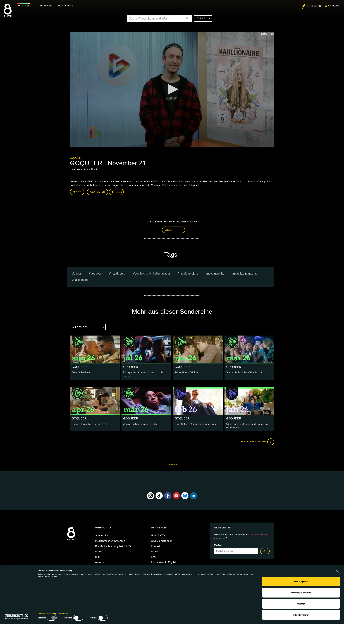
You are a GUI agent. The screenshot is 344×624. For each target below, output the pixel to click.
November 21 (215, 273)
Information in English (164, 562)
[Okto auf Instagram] (150, 495)
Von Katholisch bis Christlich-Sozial (246, 372)
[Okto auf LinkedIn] (193, 495)
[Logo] (267, 34)
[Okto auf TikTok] (159, 495)
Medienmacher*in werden (110, 540)
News (98, 551)
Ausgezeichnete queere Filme (140, 424)
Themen (202, 18)
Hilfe (97, 556)
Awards (99, 562)
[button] (172, 89)
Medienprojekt (189, 273)
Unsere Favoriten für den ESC (89, 424)
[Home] (71, 540)
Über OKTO (158, 535)
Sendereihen (102, 535)
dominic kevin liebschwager (152, 273)
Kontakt (155, 546)
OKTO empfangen (162, 540)
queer (77, 273)
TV (34, 5)
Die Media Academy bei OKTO (113, 546)
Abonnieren (97, 192)
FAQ (153, 556)
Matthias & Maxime (245, 273)
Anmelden (173, 230)
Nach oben (172, 464)
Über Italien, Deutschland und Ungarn (197, 424)
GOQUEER (76, 157)
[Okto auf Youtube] (176, 495)
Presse (155, 551)
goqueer (96, 273)
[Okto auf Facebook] (167, 495)
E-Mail (218, 545)
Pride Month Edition (186, 372)
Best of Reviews (81, 372)
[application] (172, 89)
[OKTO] (8, 13)
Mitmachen (47, 5)
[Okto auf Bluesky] (184, 495)
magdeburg (118, 273)
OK (265, 551)
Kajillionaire (81, 279)
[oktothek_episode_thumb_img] (95, 349)
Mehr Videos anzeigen (252, 441)
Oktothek (23, 5)
